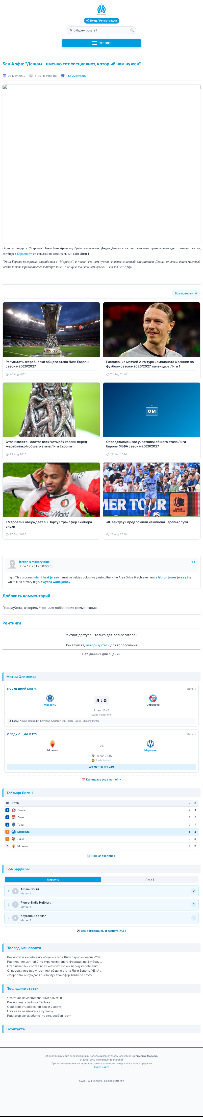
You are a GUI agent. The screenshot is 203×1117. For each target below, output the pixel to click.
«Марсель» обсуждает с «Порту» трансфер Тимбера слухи (49, 975)
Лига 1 (150, 879)
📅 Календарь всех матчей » (101, 779)
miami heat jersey (46, 577)
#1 (193, 562)
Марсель (53, 879)
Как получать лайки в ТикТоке (28, 1002)
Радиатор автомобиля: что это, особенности (39, 1015)
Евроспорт (24, 254)
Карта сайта (101, 1066)
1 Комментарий (76, 76)
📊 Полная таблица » (101, 855)
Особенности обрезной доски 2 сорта (34, 1007)
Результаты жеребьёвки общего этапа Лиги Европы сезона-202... (55, 957)
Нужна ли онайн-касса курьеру (30, 1011)
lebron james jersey (172, 577)
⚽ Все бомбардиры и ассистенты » (101, 931)
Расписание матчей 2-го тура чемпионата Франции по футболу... (54, 961)
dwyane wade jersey (55, 582)
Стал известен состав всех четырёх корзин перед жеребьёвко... (54, 966)
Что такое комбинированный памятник (35, 998)
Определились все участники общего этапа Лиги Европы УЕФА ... (54, 970)
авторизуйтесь (97, 645)
